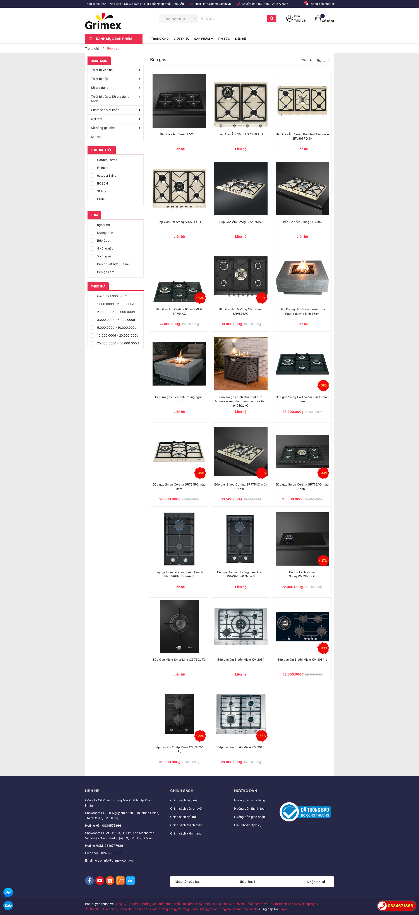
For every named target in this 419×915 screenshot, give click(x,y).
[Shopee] (110, 880)
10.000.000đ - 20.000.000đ (117, 335)
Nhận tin (314, 882)
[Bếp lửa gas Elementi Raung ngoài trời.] (179, 364)
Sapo (283, 909)
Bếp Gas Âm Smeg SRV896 (302, 222)
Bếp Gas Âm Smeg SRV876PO (240, 222)
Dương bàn (104, 232)
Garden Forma (106, 160)
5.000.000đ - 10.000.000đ (116, 327)
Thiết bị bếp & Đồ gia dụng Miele (110, 99)
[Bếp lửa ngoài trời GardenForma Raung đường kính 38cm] (302, 276)
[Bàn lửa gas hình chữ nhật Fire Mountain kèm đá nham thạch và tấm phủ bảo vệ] (241, 364)
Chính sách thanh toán (186, 825)
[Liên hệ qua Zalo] (8, 906)
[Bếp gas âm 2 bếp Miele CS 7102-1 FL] (179, 714)
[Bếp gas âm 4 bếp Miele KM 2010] (241, 714)
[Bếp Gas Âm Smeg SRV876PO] (241, 188)
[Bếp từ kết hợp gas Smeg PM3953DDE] (302, 539)
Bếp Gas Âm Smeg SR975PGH (179, 222)
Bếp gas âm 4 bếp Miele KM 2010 (240, 747)
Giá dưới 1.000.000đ (111, 296)
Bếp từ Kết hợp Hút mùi (113, 264)
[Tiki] (130, 880)
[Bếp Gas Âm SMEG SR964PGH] (241, 101)
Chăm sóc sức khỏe (105, 110)
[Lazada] (120, 880)
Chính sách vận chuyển (186, 808)
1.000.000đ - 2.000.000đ (115, 304)
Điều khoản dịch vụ (247, 825)
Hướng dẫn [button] (245, 790)
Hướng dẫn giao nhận (249, 817)
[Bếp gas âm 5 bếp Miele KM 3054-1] (302, 626)
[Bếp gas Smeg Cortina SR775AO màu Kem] (241, 451)
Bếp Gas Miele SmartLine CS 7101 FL (179, 659)
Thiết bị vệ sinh (102, 70)
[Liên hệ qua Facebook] (8, 893)
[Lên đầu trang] (411, 893)
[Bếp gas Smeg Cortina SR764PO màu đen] (302, 364)
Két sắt (96, 137)
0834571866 (260, 3)
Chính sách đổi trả (183, 817)
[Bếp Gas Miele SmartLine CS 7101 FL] (179, 626)
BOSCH (102, 183)
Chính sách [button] (181, 790)
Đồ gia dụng (99, 87)
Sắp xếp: (308, 60)
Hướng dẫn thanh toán (250, 808)
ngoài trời (103, 225)
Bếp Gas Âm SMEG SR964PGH (241, 134)
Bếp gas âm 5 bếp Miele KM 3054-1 (302, 659)
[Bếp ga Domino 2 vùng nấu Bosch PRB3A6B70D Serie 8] (179, 539)
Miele (100, 199)
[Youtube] (99, 880)
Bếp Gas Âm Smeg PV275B (179, 134)
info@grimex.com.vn (217, 3)
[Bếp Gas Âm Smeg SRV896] (302, 188)
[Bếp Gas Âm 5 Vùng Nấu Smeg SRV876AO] (241, 276)
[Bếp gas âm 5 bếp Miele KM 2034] (241, 626)
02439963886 (111, 853)
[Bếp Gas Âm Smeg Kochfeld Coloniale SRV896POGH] (302, 101)
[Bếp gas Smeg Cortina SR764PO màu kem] (179, 451)
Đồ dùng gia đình (103, 128)
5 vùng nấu (104, 256)
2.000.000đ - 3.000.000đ (115, 312)
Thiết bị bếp (99, 78)
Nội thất (96, 119)
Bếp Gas (102, 240)
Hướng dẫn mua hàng (249, 800)
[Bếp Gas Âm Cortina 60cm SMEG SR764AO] (179, 276)
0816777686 (280, 3)
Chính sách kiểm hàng (186, 833)
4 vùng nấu (104, 248)
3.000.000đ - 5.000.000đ (115, 320)
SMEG (101, 191)
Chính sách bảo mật (184, 800)
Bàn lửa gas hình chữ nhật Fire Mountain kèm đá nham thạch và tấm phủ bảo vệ (240, 401)
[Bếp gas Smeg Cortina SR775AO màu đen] (302, 451)
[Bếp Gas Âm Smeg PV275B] (179, 101)
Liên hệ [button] (92, 790)
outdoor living (106, 175)
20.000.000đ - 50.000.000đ (117, 343)
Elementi (102, 167)
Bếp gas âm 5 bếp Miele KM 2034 (240, 659)
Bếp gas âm (105, 272)
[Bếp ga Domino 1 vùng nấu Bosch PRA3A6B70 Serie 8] (241, 539)
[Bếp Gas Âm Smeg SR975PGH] (179, 188)
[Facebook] (89, 880)
